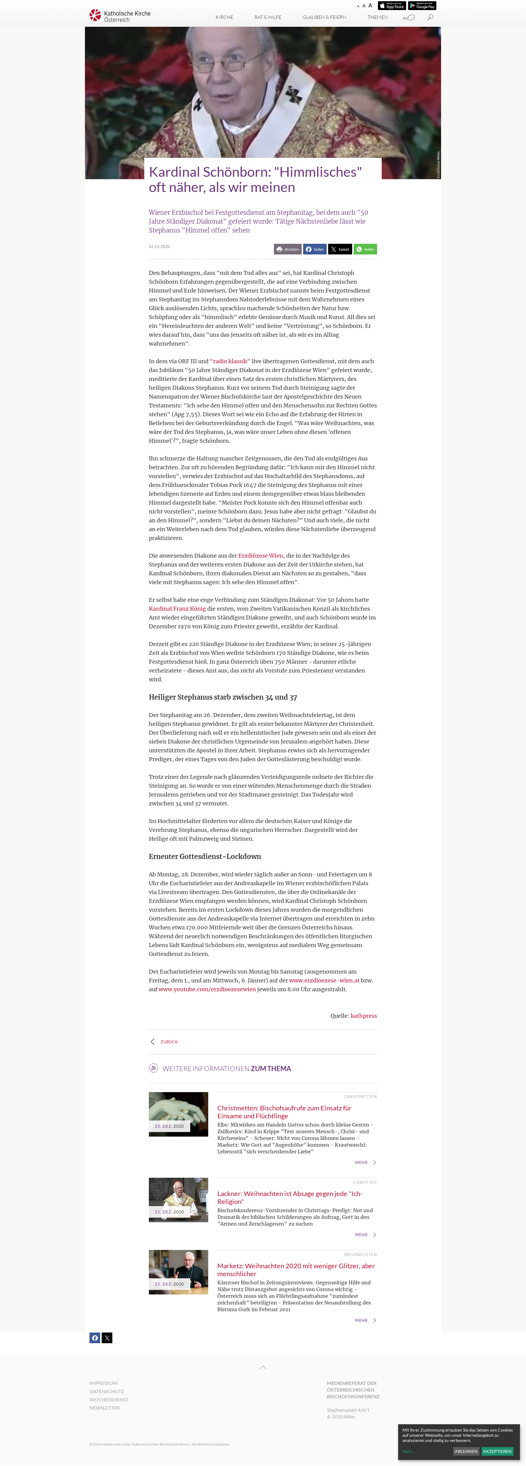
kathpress (364, 1015)
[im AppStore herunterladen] (392, 5)
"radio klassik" (230, 361)
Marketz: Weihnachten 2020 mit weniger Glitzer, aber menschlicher (296, 1270)
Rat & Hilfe (267, 17)
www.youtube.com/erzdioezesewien (207, 989)
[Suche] (430, 17)
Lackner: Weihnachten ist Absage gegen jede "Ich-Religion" (290, 1197)
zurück (169, 1041)
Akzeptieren (497, 1451)
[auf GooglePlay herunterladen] (422, 5)
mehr (361, 1163)
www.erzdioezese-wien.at (324, 980)
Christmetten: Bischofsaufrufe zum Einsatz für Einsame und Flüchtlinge (284, 1112)
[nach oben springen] (263, 1368)
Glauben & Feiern (324, 17)
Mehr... (408, 1451)
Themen (378, 17)
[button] (288, 249)
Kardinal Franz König (177, 608)
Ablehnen (466, 1451)
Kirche (224, 17)
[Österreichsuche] (409, 17)
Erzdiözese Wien (260, 555)
